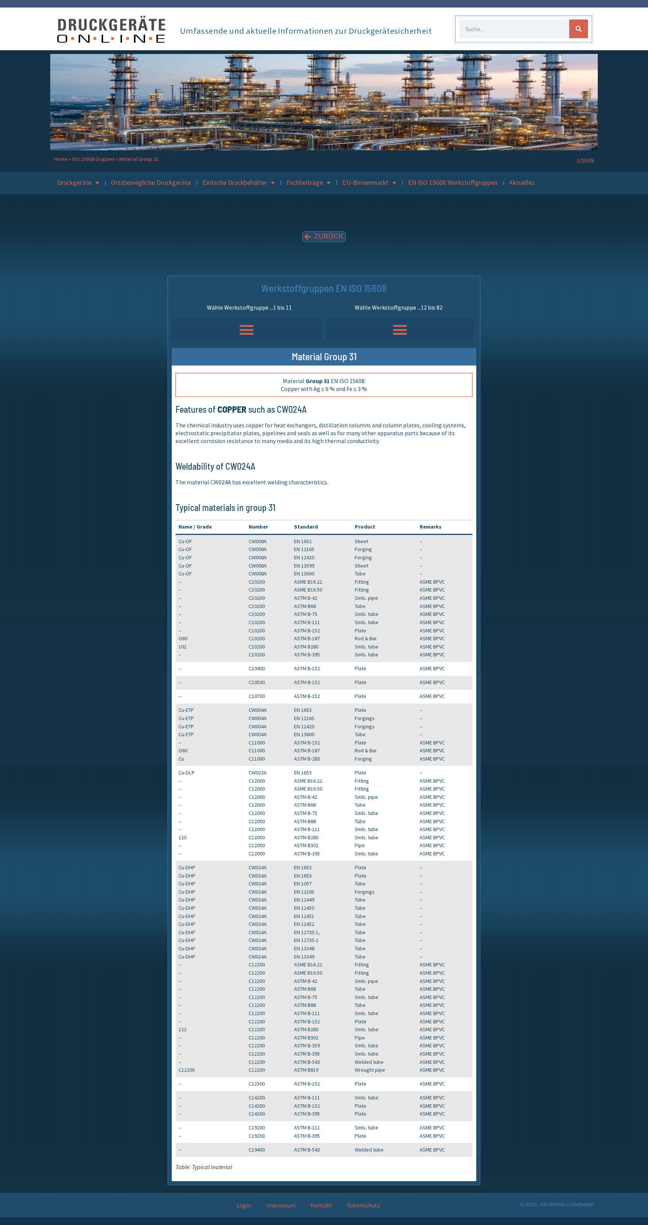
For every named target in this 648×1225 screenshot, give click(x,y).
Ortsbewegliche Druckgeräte (151, 182)
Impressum (281, 1205)
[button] (246, 329)
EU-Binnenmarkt (365, 182)
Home (61, 159)
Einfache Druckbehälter (234, 182)
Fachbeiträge (304, 182)
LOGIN (585, 160)
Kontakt (321, 1205)
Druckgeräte (74, 182)
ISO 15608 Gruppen (93, 159)
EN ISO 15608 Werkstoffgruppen (453, 182)
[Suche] (578, 28)
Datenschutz (363, 1205)
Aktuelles (522, 182)
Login (244, 1205)
